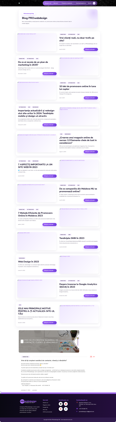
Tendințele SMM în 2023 (71, 238)
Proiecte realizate (67, 3)
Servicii (56, 3)
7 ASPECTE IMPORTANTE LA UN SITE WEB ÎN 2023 (35, 166)
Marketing (25, 356)
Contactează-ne (81, 3)
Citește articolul (90, 49)
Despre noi (48, 3)
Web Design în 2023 (28, 261)
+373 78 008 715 (83, 408)
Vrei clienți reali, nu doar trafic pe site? (76, 39)
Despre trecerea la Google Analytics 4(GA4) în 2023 (78, 285)
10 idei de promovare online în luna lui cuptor (77, 88)
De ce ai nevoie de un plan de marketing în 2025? (33, 63)
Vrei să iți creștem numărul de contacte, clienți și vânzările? (44, 360)
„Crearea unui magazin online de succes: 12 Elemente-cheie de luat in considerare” (78, 140)
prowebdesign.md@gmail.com (86, 411)
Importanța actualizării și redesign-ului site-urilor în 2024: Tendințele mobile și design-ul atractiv (36, 113)
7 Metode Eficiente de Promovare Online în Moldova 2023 (35, 214)
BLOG (90, 3)
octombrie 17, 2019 (25, 390)
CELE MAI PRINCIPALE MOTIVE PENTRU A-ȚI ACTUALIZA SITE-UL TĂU (36, 311)
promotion (34, 390)
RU (0, 391)
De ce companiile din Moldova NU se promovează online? (78, 190)
